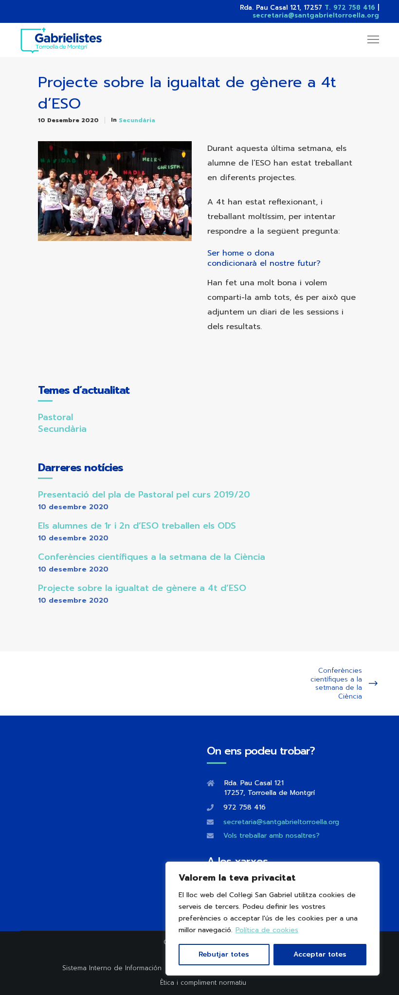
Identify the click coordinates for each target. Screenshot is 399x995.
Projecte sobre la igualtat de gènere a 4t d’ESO (142, 588)
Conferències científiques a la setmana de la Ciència (151, 557)
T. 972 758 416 (350, 7)
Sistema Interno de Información (112, 968)
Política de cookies (267, 930)
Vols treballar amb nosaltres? (271, 835)
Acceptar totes (319, 954)
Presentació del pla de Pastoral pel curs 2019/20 (144, 494)
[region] (272, 919)
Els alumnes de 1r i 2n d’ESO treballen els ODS (137, 526)
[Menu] (369, 40)
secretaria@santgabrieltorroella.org (316, 15)
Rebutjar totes (224, 954)
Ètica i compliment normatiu (203, 982)
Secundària (137, 120)
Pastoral (55, 417)
